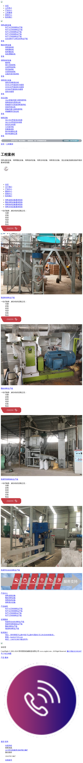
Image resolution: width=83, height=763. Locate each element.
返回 (2, 741)
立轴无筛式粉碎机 (12, 74)
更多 (2, 41)
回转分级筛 (9, 91)
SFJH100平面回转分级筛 (14, 87)
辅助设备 (4, 118)
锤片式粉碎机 (10, 65)
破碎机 (7, 62)
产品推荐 (4, 606)
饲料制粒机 (9, 47)
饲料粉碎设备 (6, 60)
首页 (7, 6)
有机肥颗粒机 (10, 54)
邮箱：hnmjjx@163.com (14, 637)
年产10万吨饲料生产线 (13, 29)
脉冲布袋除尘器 (11, 131)
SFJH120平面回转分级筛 (14, 85)
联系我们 (8, 17)
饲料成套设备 (6, 25)
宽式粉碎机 (9, 69)
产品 (2, 657)
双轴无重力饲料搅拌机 (13, 109)
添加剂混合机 (10, 107)
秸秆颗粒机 (9, 52)
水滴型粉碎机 (10, 67)
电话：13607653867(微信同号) (16, 639)
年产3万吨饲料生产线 (13, 34)
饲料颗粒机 (9, 49)
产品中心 (8, 10)
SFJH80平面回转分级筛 (14, 89)
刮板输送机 (9, 129)
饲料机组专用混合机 (13, 102)
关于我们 (8, 187)
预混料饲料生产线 (12, 628)
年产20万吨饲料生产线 (13, 27)
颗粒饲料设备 (6, 45)
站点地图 (7, 653)
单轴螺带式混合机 (12, 111)
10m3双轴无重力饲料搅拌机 (15, 100)
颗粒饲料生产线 (11, 626)
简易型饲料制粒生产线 (13, 624)
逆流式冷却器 (10, 124)
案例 (6, 657)
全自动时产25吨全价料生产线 (16, 39)
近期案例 (4, 619)
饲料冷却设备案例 (13, 207)
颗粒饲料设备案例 (13, 202)
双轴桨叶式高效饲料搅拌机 (15, 105)
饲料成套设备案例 (13, 200)
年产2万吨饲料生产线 (13, 32)
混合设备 (4, 98)
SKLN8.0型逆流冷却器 (13, 120)
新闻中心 (8, 15)
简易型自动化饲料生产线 (14, 622)
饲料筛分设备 (6, 80)
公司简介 (8, 8)
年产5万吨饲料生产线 (13, 36)
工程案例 (8, 13)
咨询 (6, 741)
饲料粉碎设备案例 (13, 204)
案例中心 (8, 191)
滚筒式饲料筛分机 (12, 82)
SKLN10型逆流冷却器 (13, 122)
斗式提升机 (9, 127)
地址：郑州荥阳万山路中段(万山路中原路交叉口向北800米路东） (30, 635)
